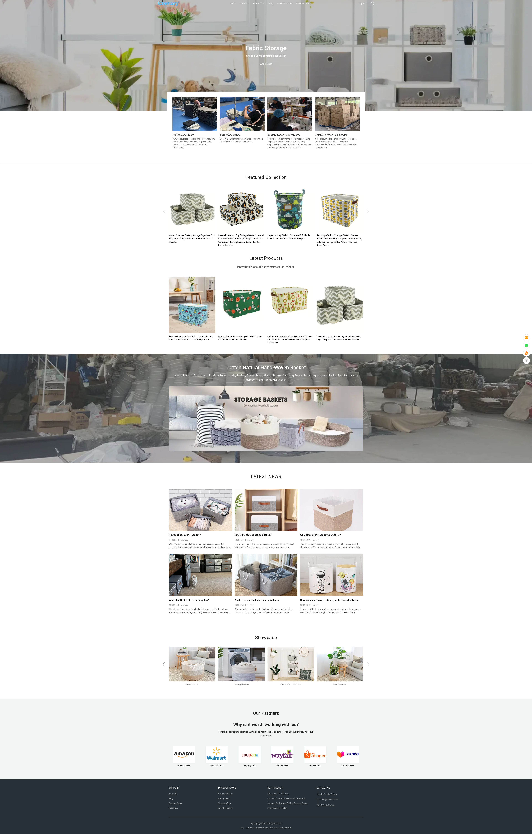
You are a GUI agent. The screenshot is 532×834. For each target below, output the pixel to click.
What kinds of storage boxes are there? (320, 535)
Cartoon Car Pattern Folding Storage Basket (287, 803)
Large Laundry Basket (277, 808)
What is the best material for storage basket (257, 600)
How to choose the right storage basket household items (329, 600)
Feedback (173, 808)
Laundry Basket (225, 808)
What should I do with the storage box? (189, 600)
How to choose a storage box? (185, 535)
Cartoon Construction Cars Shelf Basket (286, 798)
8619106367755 (327, 805)
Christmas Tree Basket (278, 793)
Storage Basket (225, 793)
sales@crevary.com (329, 799)
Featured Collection (266, 177)
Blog (171, 798)
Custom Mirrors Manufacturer (259, 828)
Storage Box (224, 798)
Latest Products (266, 258)
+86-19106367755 (328, 794)
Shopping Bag (224, 803)
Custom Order (175, 803)
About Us (173, 793)
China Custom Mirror (282, 828)
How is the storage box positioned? (253, 535)
